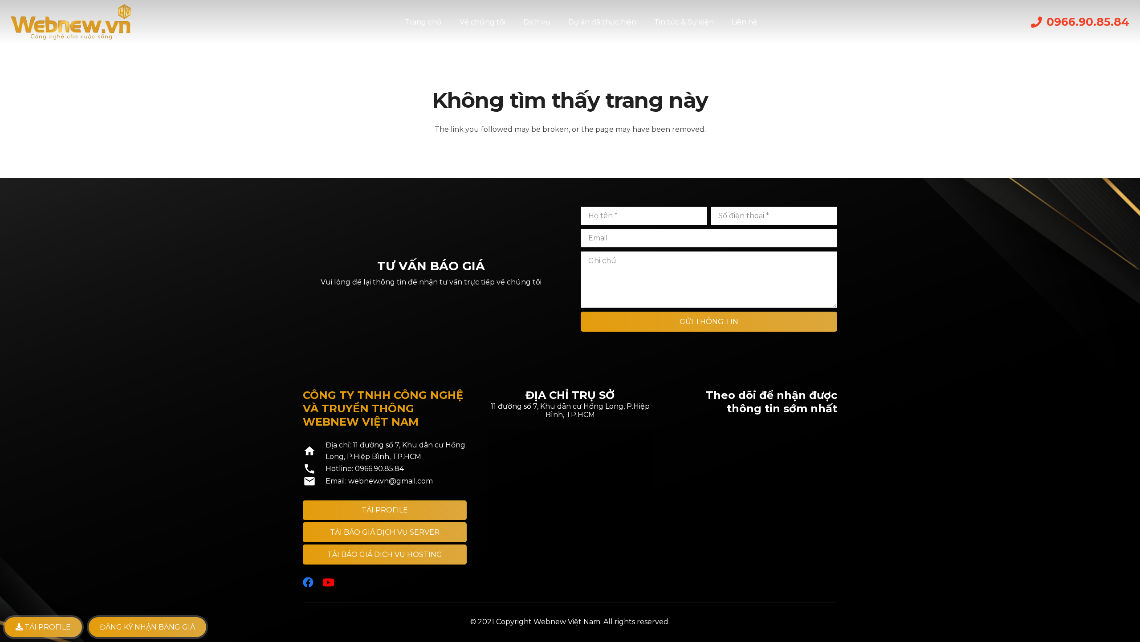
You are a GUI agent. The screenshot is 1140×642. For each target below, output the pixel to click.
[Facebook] (308, 582)
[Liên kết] (71, 22)
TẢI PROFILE (47, 627)
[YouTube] (328, 582)
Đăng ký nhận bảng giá (147, 627)
